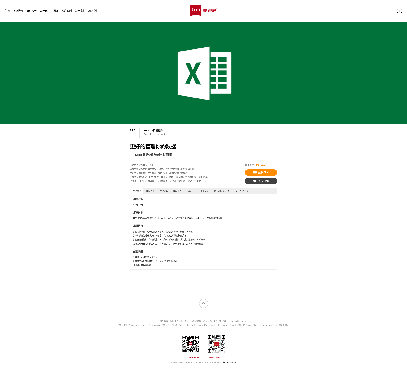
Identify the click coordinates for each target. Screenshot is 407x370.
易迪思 (132, 130)
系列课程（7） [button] (242, 191)
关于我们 (80, 10)
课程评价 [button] (177, 191)
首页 (7, 10)
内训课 (54, 10)
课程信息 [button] (137, 191)
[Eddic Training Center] (203, 14)
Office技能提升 (153, 130)
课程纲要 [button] (164, 191)
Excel (146, 134)
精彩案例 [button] (191, 191)
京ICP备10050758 (229, 362)
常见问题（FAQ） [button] (222, 191)
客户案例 (67, 10)
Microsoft (155, 134)
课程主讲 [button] (150, 191)
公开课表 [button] (204, 191)
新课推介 (18, 10)
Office (164, 134)
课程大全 (31, 10)
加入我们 (93, 10)
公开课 (44, 10)
